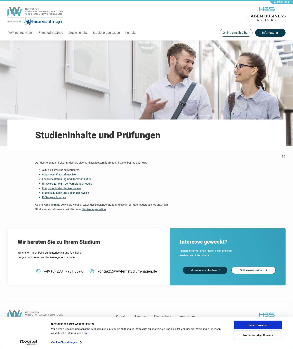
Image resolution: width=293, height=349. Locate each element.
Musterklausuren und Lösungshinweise (65, 192)
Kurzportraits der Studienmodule (61, 188)
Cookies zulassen (258, 325)
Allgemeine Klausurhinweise (59, 174)
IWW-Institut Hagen (20, 32)
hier (86, 333)
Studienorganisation (106, 32)
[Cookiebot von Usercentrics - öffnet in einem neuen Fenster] (29, 342)
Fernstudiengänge (51, 32)
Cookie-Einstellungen (64, 342)
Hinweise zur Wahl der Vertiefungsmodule (67, 183)
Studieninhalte (77, 32)
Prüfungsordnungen (54, 197)
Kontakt (130, 32)
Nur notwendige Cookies (258, 334)
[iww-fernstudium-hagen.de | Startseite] (35, 12)
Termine (55, 204)
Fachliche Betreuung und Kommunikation (67, 179)
